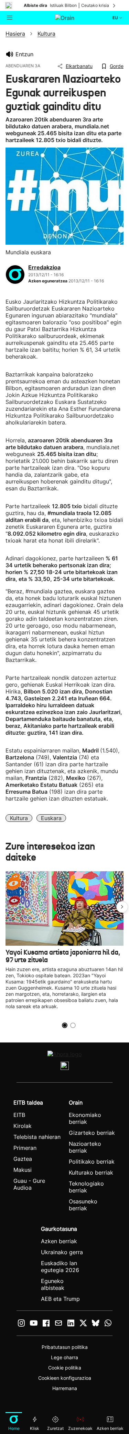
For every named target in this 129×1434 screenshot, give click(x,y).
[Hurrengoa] (114, 5)
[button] (122, 907)
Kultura (19, 818)
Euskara (51, 818)
